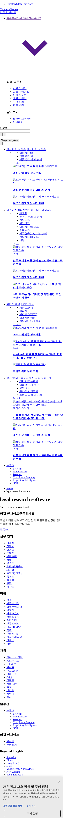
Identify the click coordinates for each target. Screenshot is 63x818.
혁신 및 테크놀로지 (17, 378)
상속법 (10, 563)
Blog (15, 348)
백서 (15, 253)
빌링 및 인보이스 (29, 226)
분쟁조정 (11, 556)
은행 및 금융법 (14, 566)
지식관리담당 (14, 637)
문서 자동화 (19, 95)
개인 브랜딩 (26, 307)
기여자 (10, 741)
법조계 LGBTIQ (28, 314)
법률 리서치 (19, 88)
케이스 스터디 (21, 408)
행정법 (10, 580)
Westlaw (17, 474)
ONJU (16, 483)
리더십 (23, 311)
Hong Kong (12, 763)
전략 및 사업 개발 (29, 236)
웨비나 (10, 693)
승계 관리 (24, 230)
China (9, 760)
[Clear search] (1, 134)
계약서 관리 (19, 98)
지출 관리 (18, 105)
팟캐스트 (11, 674)
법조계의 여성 (27, 317)
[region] (31, 797)
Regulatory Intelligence (25, 480)
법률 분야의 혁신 (29, 384)
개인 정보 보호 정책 (12, 806)
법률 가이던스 (21, 91)
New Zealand (13, 771)
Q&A (9, 677)
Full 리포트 (51, 166)
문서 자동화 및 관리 (30, 216)
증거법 (10, 576)
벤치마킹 (24, 223)
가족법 (10, 543)
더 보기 (17, 162)
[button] (34, 47)
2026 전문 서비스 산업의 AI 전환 (31, 189)
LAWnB (17, 468)
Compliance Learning (24, 477)
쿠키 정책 (31, 806)
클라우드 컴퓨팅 (28, 391)
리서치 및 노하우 (16, 149)
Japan (9, 766)
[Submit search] (4, 134)
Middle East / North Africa (20, 768)
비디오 (10, 690)
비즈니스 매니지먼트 (18, 210)
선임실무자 (12, 616)
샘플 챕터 (11, 683)
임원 (9, 630)
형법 (9, 583)
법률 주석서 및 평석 (30, 159)
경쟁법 (10, 546)
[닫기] (59, 781)
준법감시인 (12, 633)
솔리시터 (11, 620)
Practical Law (20, 471)
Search (3, 127)
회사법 (10, 586)
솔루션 (10, 465)
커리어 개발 (13, 304)
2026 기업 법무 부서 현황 (27, 173)
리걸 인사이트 (8, 12)
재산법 (10, 569)
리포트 (10, 680)
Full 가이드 (12, 660)
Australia (11, 757)
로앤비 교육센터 (22, 118)
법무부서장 (12, 603)
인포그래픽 (12, 670)
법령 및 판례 (26, 152)
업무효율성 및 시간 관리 (33, 233)
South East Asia (14, 774)
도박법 (10, 553)
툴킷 (9, 687)
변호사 (10, 610)
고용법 (10, 549)
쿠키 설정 (32, 813)
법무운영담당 (14, 606)
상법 (9, 559)
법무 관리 (24, 220)
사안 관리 (18, 101)
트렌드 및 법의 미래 (30, 394)
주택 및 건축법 (14, 573)
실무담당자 (12, 623)
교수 (9, 600)
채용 (22, 240)
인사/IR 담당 (13, 627)
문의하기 (18, 122)
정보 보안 (24, 388)
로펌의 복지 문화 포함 (25, 371)
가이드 (10, 667)
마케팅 (23, 213)
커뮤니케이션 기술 (30, 321)
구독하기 (5, 529)
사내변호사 (12, 613)
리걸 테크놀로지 (28, 381)
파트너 (10, 640)
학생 (9, 643)
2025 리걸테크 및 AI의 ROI (28, 203)
